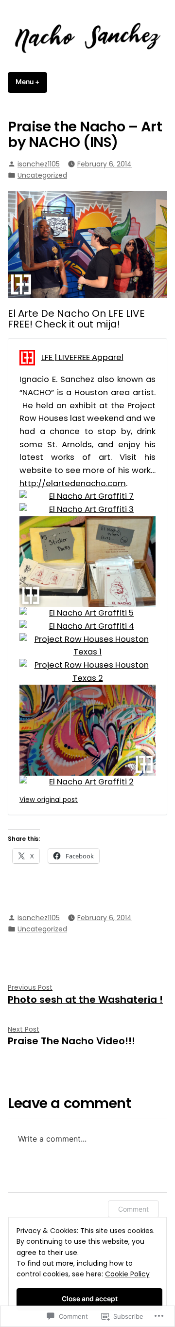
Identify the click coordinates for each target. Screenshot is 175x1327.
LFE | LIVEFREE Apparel (82, 357)
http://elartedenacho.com (72, 483)
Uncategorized (42, 175)
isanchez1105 (39, 164)
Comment (133, 1209)
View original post (48, 799)
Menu (31, 82)
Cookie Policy (127, 1274)
